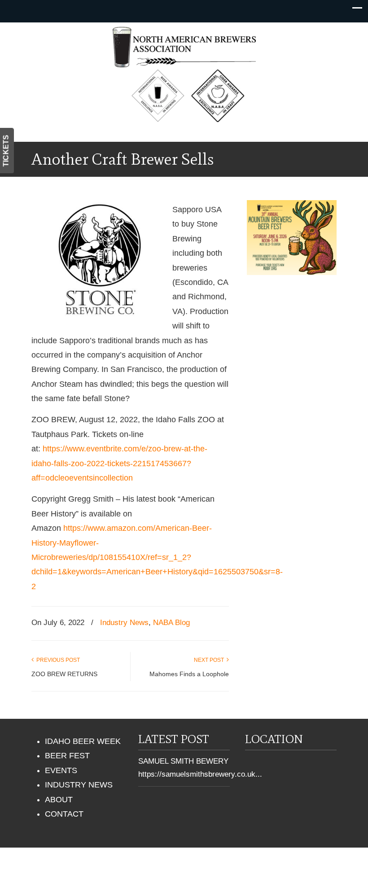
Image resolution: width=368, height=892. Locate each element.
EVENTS (61, 770)
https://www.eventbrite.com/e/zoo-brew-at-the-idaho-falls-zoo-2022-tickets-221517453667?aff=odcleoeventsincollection (119, 463)
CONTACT (64, 813)
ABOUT (59, 799)
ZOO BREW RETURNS (64, 674)
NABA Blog (171, 622)
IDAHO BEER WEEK (83, 741)
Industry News (124, 622)
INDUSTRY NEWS (79, 784)
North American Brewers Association (184, 47)
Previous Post (57, 660)
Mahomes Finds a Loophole (189, 674)
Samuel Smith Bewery (183, 761)
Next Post (210, 660)
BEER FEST (67, 755)
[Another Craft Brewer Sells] (98, 323)
